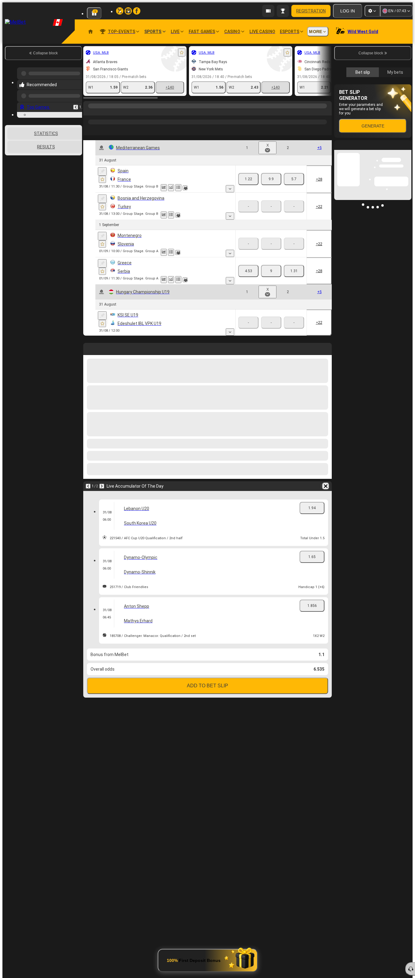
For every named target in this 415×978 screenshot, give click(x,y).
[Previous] (180, 347)
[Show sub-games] (159, 188)
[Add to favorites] (115, 52)
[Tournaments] (283, 11)
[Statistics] (97, 187)
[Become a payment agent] (268, 11)
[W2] (223, 179)
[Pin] (36, 171)
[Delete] (325, 347)
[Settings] (372, 11)
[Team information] (118, 187)
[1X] (248, 179)
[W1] (177, 179)
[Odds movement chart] (105, 187)
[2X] (294, 179)
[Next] (194, 347)
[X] (200, 179)
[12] (271, 179)
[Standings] (112, 187)
